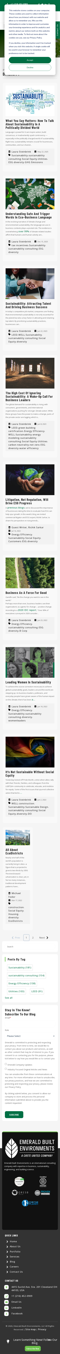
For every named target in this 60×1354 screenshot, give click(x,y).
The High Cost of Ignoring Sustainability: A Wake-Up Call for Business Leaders (29, 396)
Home (13, 1241)
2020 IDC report (27, 610)
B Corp (23, 630)
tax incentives (20, 245)
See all (9, 997)
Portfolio (15, 1251)
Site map (30, 1329)
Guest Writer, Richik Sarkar (28, 527)
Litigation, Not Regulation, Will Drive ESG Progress (27, 501)
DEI (30, 813)
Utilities (42, 158)
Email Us (16, 1301)
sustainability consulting (23, 248)
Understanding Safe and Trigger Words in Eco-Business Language (29, 215)
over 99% (23, 231)
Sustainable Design (36, 806)
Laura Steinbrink (21, 151)
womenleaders (17, 720)
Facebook (17, 1313)
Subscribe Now (32, 1348)
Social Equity (29, 158)
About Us (15, 1246)
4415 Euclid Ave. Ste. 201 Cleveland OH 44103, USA (34, 1288)
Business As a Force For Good (26, 593)
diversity (19, 162)
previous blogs (16, 507)
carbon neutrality (18, 444)
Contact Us (57, 30)
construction (26, 803)
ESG (10, 162)
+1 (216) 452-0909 (21, 1296)
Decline (30, 67)
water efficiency (29, 448)
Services (14, 1256)
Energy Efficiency (34, 431)
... (21, 792)
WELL (21, 334)
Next (42, 937)
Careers (14, 1266)
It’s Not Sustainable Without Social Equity (30, 773)
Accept (30, 60)
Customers (14, 541)
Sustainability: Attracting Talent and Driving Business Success (28, 305)
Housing (13, 914)
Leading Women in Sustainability (28, 682)
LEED (15, 334)
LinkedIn (16, 1307)
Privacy (42, 1329)
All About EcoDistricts (14, 851)
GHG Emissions (34, 162)
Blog (12, 1261)
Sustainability (20, 155)
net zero (35, 444)
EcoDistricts (15, 920)
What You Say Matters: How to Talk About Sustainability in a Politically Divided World (30, 124)
